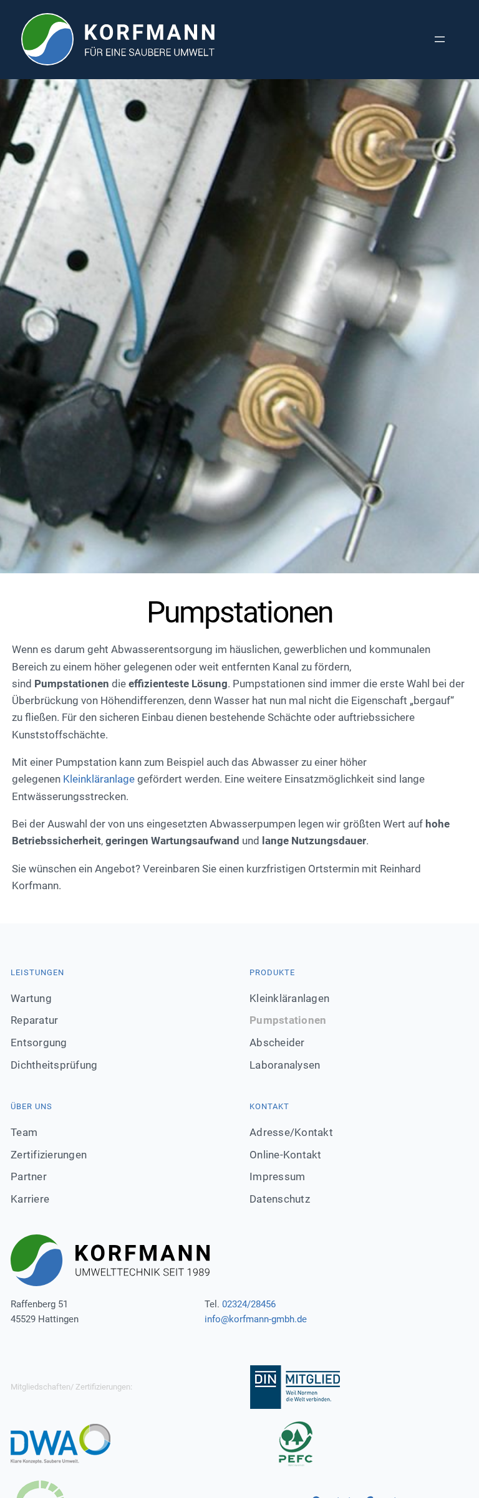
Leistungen (37, 972)
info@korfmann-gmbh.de (256, 1319)
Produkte (272, 972)
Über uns (31, 1106)
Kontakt (269, 1106)
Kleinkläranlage (99, 779)
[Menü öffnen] (439, 39)
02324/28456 (249, 1304)
